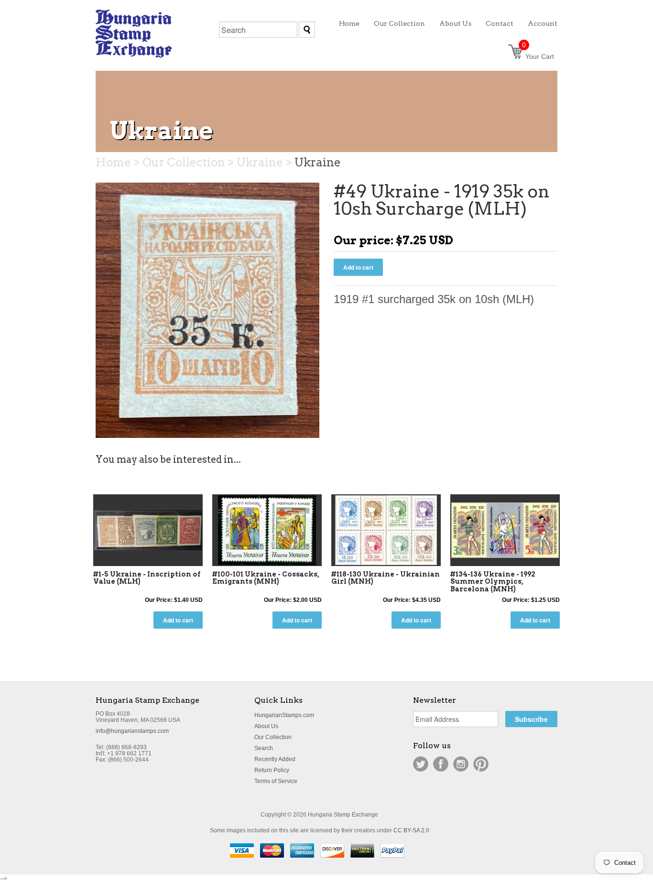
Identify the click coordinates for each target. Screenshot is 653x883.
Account (542, 23)
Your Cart (538, 56)
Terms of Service (275, 781)
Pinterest (481, 764)
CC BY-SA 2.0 (411, 830)
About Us (266, 726)
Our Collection (273, 737)
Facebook (440, 764)
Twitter (420, 764)
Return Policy (271, 770)
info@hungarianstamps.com (132, 731)
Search (263, 748)
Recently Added (274, 759)
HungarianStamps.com (284, 715)
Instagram (460, 764)
